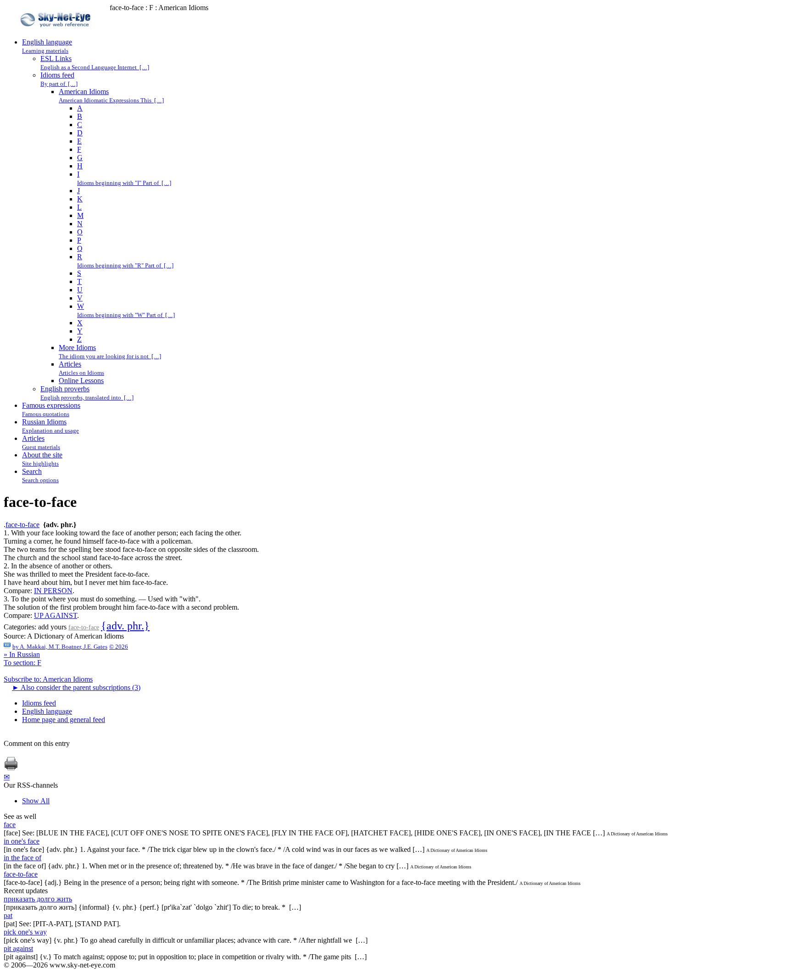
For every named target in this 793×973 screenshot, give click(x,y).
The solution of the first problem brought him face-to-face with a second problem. (121, 607)
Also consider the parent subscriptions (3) (76, 687)
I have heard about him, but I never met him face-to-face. (86, 582)
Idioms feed (39, 703)
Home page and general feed (63, 719)
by (59, 646)
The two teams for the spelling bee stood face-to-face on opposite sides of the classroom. (131, 549)
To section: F (22, 663)
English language (47, 711)
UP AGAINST (55, 615)
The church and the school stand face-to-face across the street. (93, 558)
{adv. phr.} (125, 626)
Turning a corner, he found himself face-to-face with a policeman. (98, 541)
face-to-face (22, 524)
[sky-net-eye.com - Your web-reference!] (57, 34)
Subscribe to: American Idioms (48, 679)
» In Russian (22, 654)
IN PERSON (53, 591)
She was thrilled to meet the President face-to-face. (77, 574)
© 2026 (118, 646)
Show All (36, 801)
